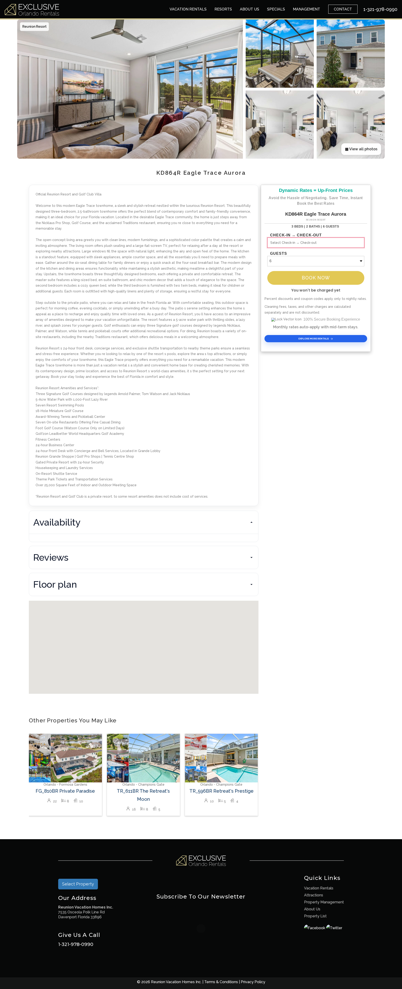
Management (306, 9)
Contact (343, 9)
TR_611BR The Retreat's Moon (143, 795)
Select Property (78, 884)
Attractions (313, 895)
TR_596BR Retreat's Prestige (221, 791)
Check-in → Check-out (296, 235)
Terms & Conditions (221, 982)
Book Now (316, 278)
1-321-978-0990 (75, 944)
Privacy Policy (253, 982)
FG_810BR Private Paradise (65, 791)
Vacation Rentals (188, 9)
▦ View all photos (361, 149)
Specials (276, 9)
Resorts (223, 9)
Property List (315, 916)
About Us (249, 9)
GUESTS (278, 253)
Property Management (324, 902)
